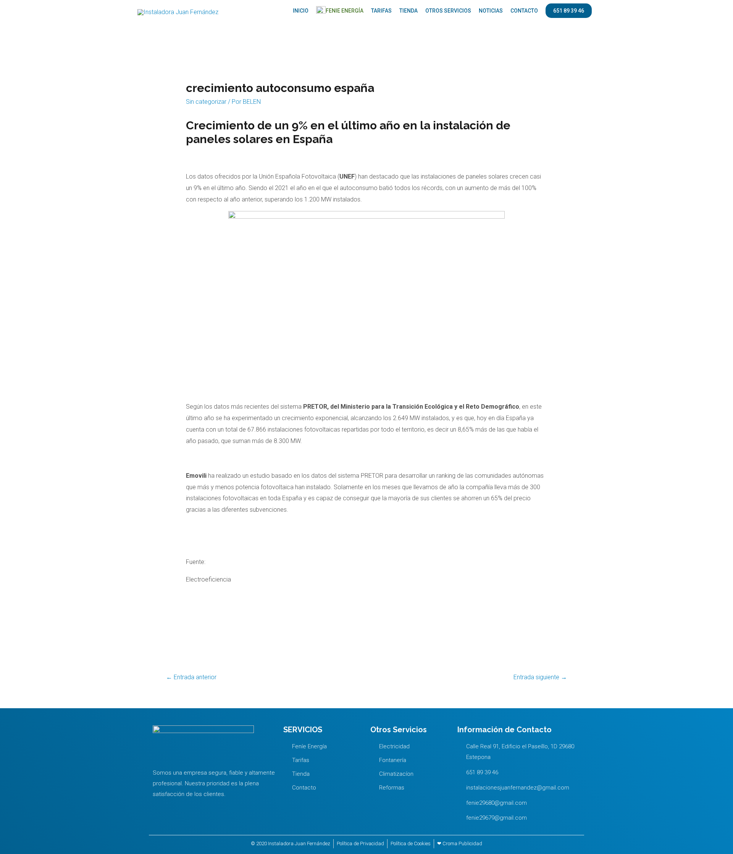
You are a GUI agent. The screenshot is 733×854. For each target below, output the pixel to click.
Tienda (408, 11)
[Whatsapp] (159, 807)
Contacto (524, 11)
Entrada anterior (191, 677)
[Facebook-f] (191, 807)
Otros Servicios (448, 11)
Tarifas (381, 11)
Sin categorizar (206, 101)
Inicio (300, 11)
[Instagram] (175, 807)
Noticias (491, 11)
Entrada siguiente (540, 677)
